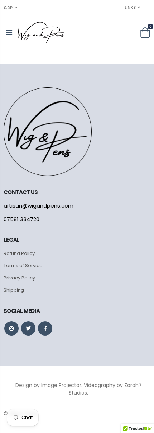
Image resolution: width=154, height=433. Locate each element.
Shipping (14, 290)
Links (130, 7)
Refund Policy (19, 253)
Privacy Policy (19, 277)
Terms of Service (23, 265)
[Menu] (9, 32)
